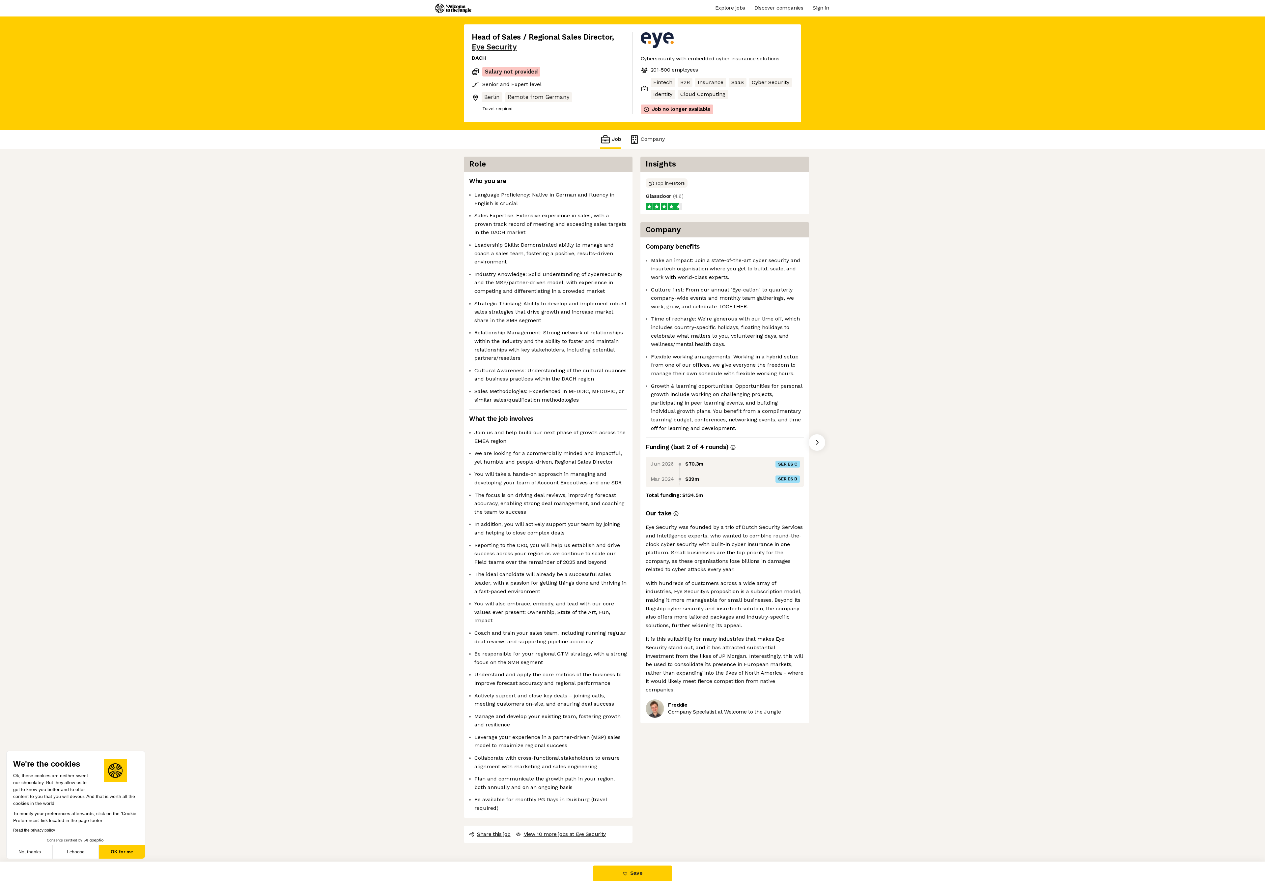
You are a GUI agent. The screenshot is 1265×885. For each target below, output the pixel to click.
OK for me (122, 851)
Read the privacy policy (34, 830)
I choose (76, 851)
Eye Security (494, 47)
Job (616, 139)
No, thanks (29, 851)
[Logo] (453, 8)
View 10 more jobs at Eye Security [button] (565, 834)
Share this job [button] (494, 834)
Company (653, 139)
